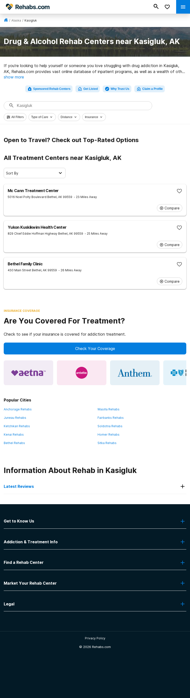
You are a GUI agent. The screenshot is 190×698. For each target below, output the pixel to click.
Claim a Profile (152, 89)
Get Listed (90, 89)
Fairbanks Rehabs (110, 418)
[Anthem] (135, 372)
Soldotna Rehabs (109, 426)
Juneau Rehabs (15, 418)
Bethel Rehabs (14, 443)
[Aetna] (28, 372)
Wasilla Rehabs (108, 409)
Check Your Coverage (95, 348)
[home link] (6, 20)
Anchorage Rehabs (18, 409)
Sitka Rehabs (107, 443)
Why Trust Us (120, 89)
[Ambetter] (81, 372)
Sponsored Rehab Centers (52, 89)
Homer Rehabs (108, 434)
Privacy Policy (95, 638)
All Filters (17, 117)
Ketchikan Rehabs (17, 426)
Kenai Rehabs (14, 434)
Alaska (16, 20)
